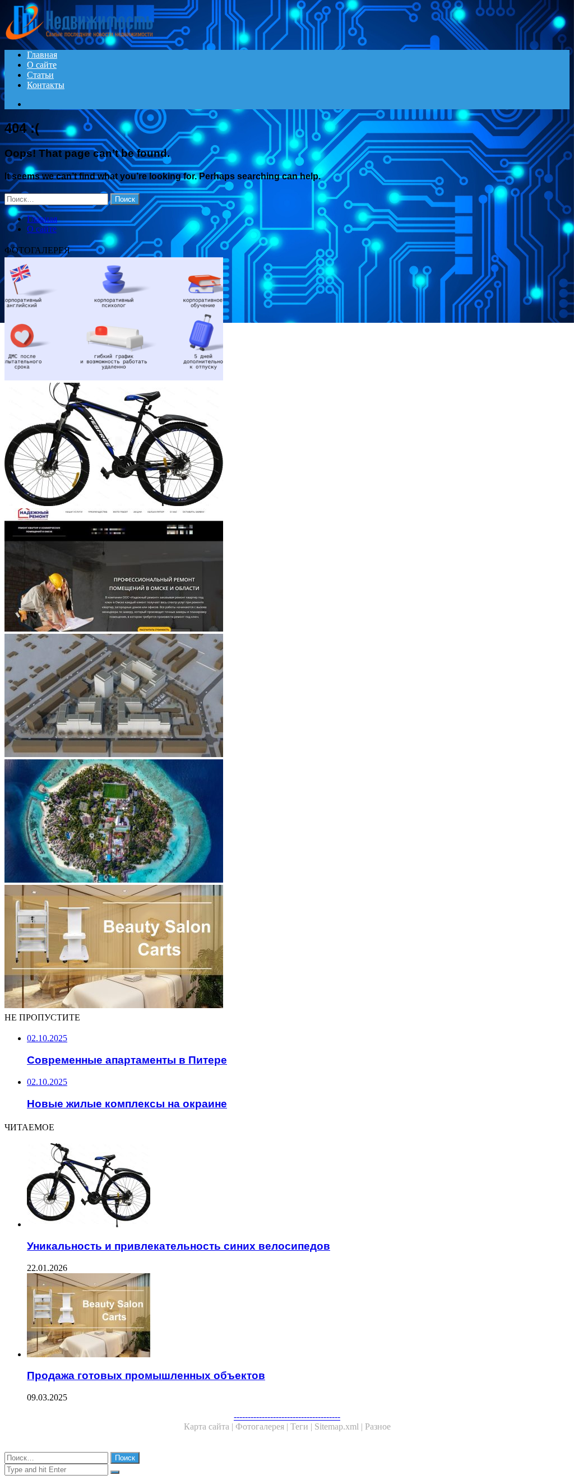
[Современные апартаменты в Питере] (287, 822)
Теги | (302, 1426)
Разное (378, 1426)
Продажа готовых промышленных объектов (146, 1375)
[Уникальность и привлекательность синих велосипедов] (287, 445)
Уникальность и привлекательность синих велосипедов (178, 1246)
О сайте (42, 64)
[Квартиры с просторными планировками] (287, 571)
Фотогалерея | (262, 1426)
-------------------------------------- (287, 1416)
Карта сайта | (209, 1426)
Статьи (40, 75)
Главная (42, 54)
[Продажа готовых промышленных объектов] (287, 947)
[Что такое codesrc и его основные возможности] (287, 320)
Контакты (45, 85)
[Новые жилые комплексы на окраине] (287, 696)
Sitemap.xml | (339, 1426)
